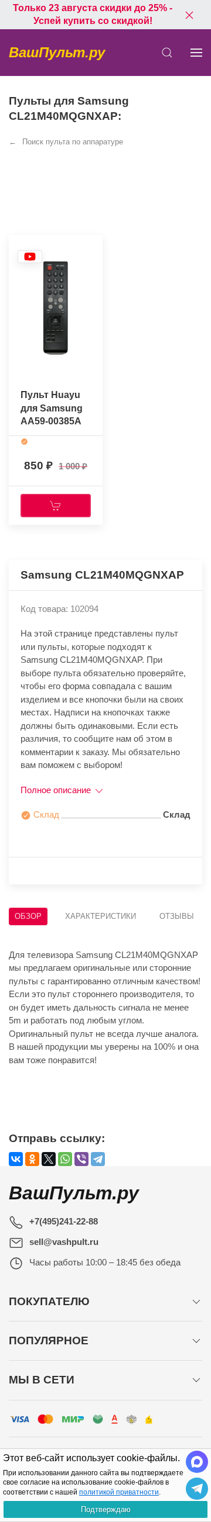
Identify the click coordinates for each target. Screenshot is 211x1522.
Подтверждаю (106, 1509)
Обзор (28, 916)
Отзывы (176, 916)
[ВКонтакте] (16, 1159)
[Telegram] (98, 1159)
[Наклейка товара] (30, 256)
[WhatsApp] (65, 1159)
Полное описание (57, 790)
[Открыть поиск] (167, 52)
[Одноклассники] (32, 1159)
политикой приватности (119, 1492)
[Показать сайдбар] (196, 52)
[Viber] (81, 1159)
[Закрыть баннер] (189, 14)
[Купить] (56, 505)
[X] (49, 1159)
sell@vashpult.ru (63, 1242)
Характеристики (100, 916)
